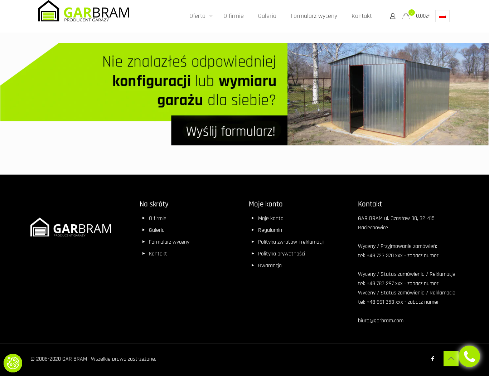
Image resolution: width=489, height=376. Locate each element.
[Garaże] (244, 96)
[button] (13, 363)
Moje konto (271, 218)
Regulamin (270, 230)
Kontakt (158, 254)
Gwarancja (270, 265)
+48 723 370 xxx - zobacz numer (403, 255)
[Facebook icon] (432, 359)
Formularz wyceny (169, 242)
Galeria (157, 230)
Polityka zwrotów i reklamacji (291, 242)
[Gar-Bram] (83, 13)
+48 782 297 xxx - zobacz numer (403, 283)
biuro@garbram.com (380, 320)
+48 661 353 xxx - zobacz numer (403, 302)
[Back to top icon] (451, 358)
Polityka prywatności (281, 254)
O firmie (157, 218)
